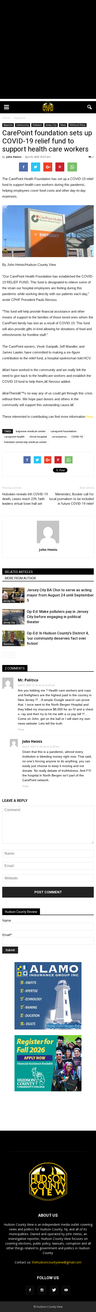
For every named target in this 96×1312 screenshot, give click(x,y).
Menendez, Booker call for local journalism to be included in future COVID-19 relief (71, 499)
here (89, 416)
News (63, 125)
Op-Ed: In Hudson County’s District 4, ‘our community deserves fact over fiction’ (58, 638)
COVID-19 (77, 436)
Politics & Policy (77, 125)
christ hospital (38, 436)
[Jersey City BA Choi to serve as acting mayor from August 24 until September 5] (13, 595)
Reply (21, 729)
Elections (9, 644)
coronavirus (59, 436)
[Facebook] (29, 1290)
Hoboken (37, 125)
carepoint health (14, 436)
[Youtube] (66, 1290)
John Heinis (13, 156)
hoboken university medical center (25, 442)
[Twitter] (54, 1290)
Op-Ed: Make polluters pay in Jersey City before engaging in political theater (57, 616)
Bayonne (8, 125)
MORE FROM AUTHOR (20, 578)
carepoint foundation (64, 431)
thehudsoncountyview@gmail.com (56, 1262)
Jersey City (51, 125)
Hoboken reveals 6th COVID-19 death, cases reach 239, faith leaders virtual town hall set (25, 499)
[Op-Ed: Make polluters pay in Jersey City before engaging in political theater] (13, 617)
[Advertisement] (48, 50)
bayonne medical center (31, 431)
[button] (89, 107)
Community (22, 125)
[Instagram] (42, 1290)
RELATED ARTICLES (19, 572)
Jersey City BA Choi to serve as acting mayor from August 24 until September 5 (60, 595)
